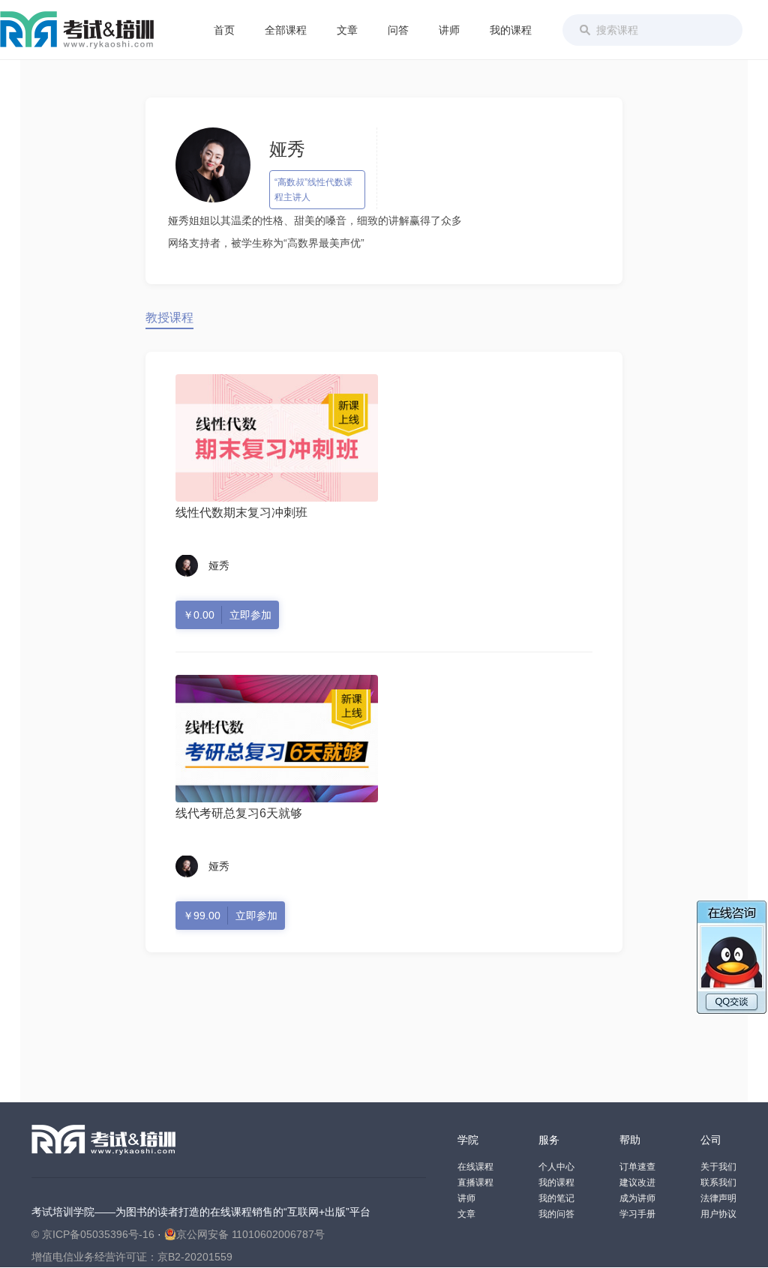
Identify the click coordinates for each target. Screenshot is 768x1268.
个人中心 (556, 1167)
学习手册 (638, 1214)
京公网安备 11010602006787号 (250, 1234)
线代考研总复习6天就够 (239, 813)
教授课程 (170, 317)
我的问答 (556, 1214)
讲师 (449, 30)
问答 (398, 30)
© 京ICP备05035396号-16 (93, 1234)
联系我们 (718, 1182)
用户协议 (718, 1214)
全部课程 (286, 30)
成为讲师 (638, 1198)
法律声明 (718, 1198)
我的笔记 (556, 1198)
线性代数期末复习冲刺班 (242, 512)
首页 (224, 30)
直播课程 (476, 1182)
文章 (347, 30)
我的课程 (511, 30)
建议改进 (638, 1182)
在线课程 (476, 1167)
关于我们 (718, 1167)
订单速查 (638, 1167)
